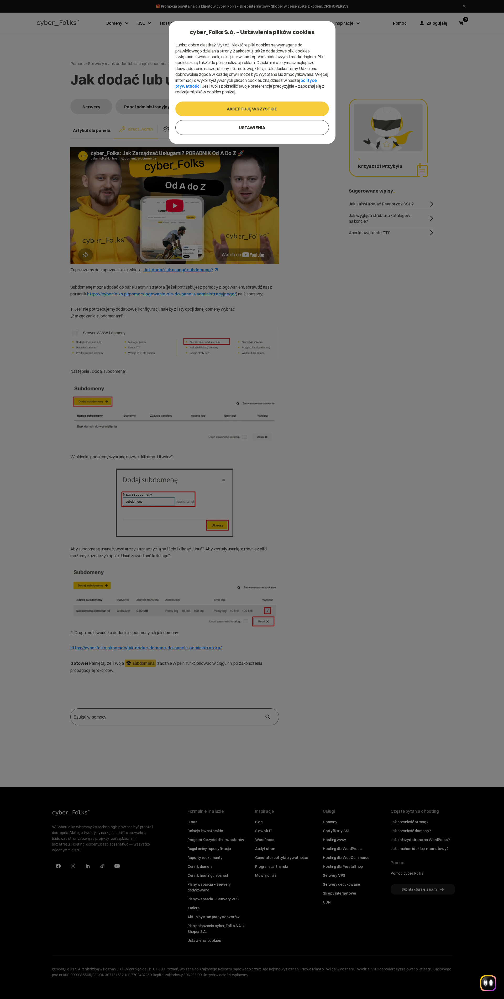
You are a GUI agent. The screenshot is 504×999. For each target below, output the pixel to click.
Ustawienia (252, 127)
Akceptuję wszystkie (252, 108)
